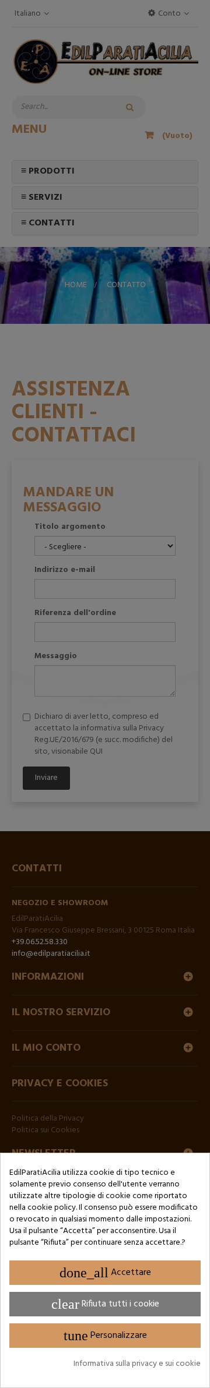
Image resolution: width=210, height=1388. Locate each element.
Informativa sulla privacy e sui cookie (137, 1364)
